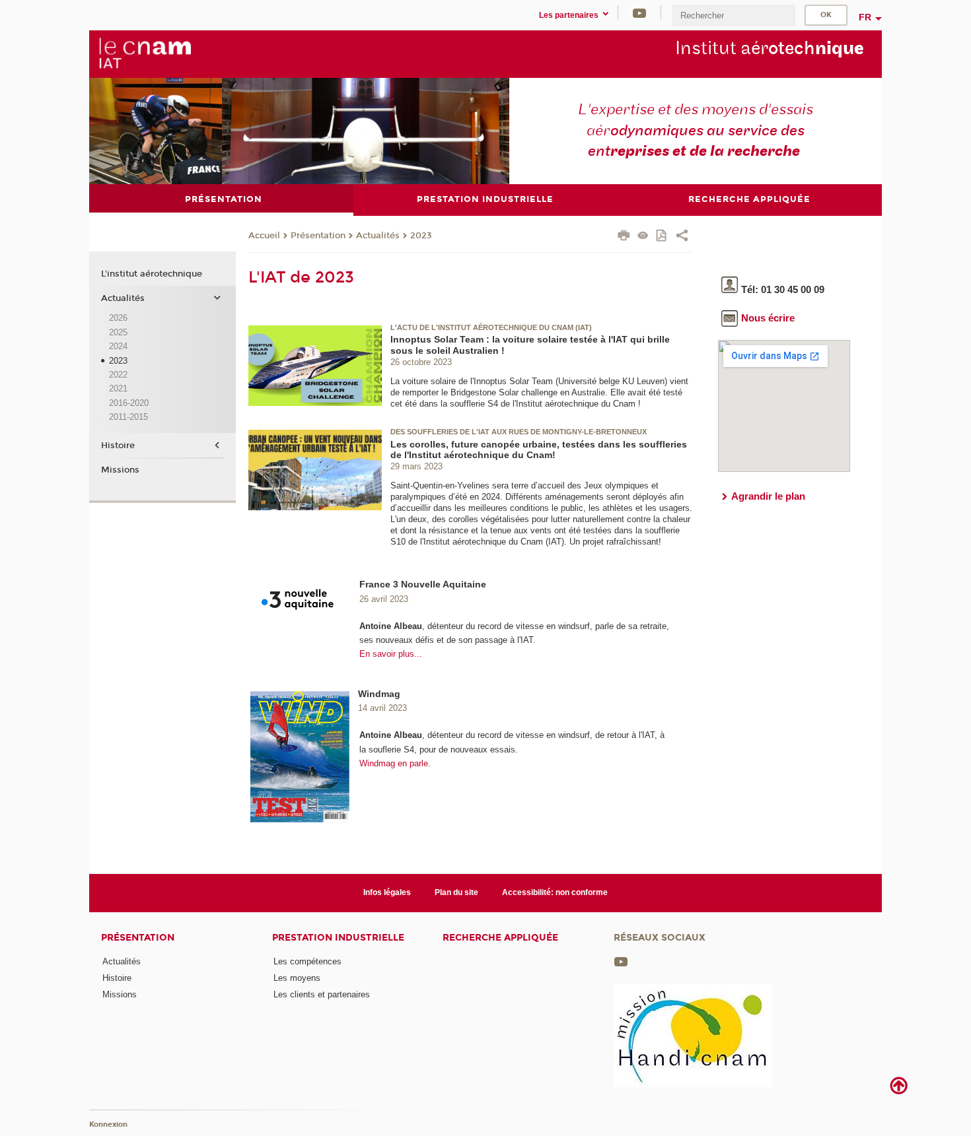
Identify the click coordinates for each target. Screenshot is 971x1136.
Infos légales (387, 892)
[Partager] (682, 237)
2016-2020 (129, 403)
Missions (120, 470)
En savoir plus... (390, 654)
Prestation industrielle (338, 937)
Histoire (118, 445)
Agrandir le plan (768, 496)
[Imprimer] (623, 237)
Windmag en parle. (395, 763)
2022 (118, 375)
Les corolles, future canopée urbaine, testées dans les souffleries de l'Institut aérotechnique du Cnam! (538, 450)
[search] (733, 15)
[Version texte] (643, 236)
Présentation (318, 235)
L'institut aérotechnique (151, 274)
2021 (118, 388)
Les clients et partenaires (321, 994)
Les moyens (296, 978)
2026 (118, 318)
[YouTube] (639, 12)
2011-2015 (128, 417)
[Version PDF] (662, 236)
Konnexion (108, 1124)
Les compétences (307, 961)
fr (865, 17)
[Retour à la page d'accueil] (144, 53)
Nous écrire (768, 317)
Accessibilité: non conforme (555, 892)
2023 (421, 235)
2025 (118, 332)
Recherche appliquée (500, 937)
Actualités (378, 235)
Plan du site (456, 892)
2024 (118, 346)
